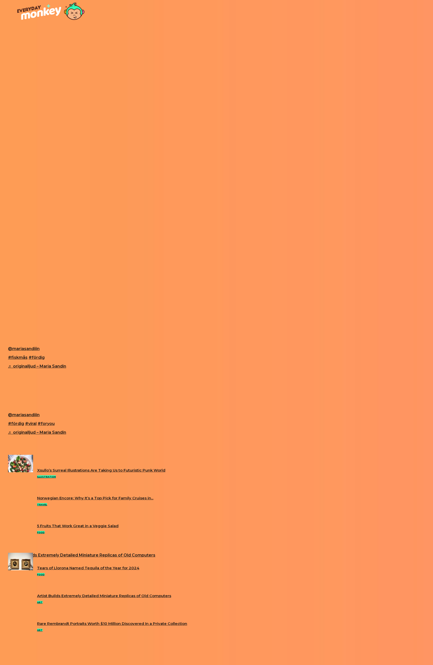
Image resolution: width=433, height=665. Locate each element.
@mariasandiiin (24, 348)
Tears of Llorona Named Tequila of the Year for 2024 (88, 568)
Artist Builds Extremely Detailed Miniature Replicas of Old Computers (104, 595)
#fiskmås (18, 357)
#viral (31, 423)
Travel (42, 504)
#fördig (37, 357)
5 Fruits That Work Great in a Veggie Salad (78, 525)
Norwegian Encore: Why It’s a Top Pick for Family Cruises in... (95, 498)
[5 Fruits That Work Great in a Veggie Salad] (20, 471)
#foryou (46, 423)
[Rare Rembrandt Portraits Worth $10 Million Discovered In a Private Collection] (20, 569)
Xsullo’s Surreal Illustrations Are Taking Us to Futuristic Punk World (101, 470)
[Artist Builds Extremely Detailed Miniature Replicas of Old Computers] (81, 555)
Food (41, 532)
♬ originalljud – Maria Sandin (37, 366)
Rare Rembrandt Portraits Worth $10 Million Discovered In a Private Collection (112, 623)
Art (40, 602)
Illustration (46, 476)
